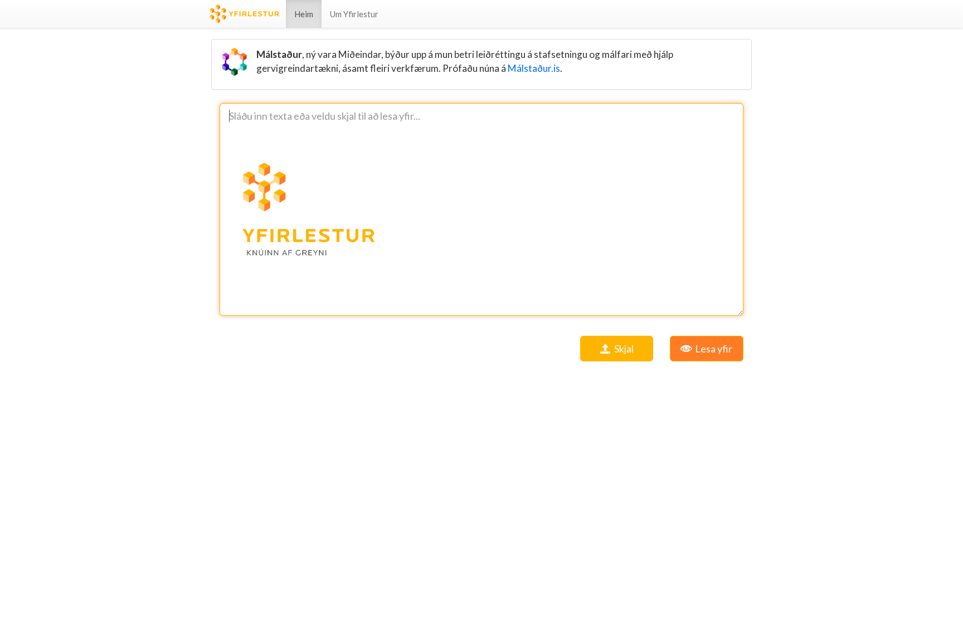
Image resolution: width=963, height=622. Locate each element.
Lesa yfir (712, 348)
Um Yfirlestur (354, 14)
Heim (303, 14)
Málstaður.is (534, 68)
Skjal (623, 348)
